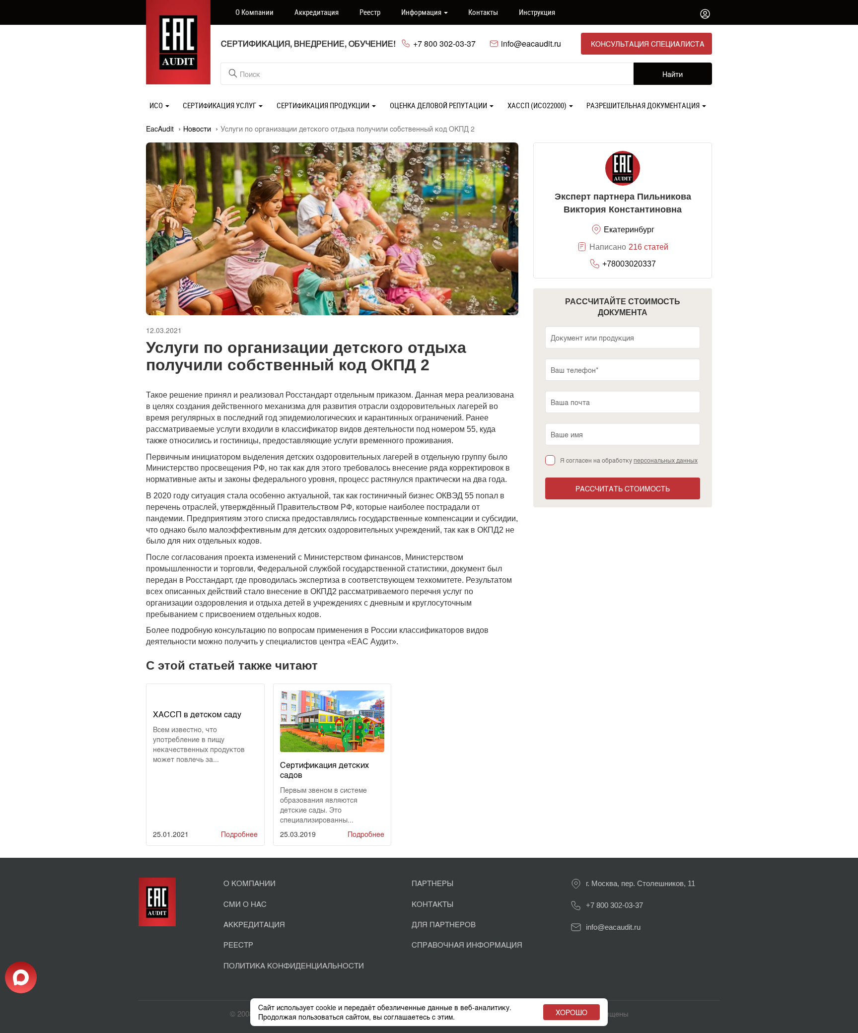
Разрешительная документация (643, 105)
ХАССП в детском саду (197, 714)
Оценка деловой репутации (439, 105)
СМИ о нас (245, 903)
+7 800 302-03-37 (444, 43)
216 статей (648, 247)
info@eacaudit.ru (531, 43)
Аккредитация (316, 12)
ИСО (156, 105)
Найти (672, 74)
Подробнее (239, 834)
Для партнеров (444, 924)
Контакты (483, 12)
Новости (197, 129)
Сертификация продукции (324, 105)
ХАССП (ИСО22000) (537, 105)
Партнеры (432, 883)
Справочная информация (467, 944)
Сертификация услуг (220, 105)
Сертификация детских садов (324, 769)
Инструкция (537, 12)
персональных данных (666, 460)
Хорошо (571, 1012)
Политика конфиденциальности (293, 965)
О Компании (249, 883)
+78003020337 (629, 264)
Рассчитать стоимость (622, 488)
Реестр (369, 12)
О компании (254, 12)
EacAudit (160, 129)
